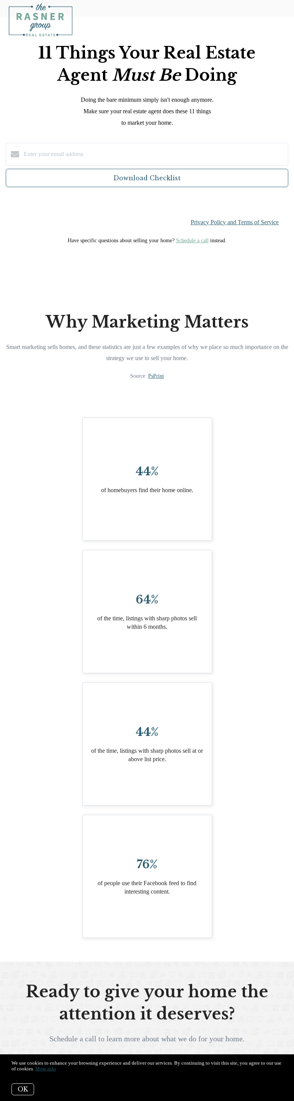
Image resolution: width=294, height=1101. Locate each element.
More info (45, 1069)
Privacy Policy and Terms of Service (235, 222)
